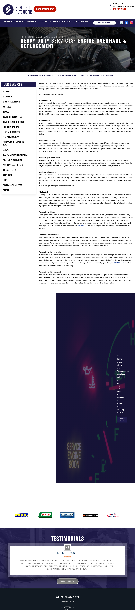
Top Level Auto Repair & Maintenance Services (72, 75)
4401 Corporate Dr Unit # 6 (39, 37)
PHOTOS (19, 21)
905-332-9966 (119, 9)
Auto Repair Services (67, 601)
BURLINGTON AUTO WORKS (39, 75)
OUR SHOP (7, 21)
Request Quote (122, 420)
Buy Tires (45, 21)
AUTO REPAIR (31, 21)
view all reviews (68, 581)
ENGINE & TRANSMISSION (104, 75)
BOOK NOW (84, 21)
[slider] (67, 556)
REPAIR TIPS (57, 21)
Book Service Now (45, 9)
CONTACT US (71, 21)
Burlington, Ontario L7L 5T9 (57, 37)
